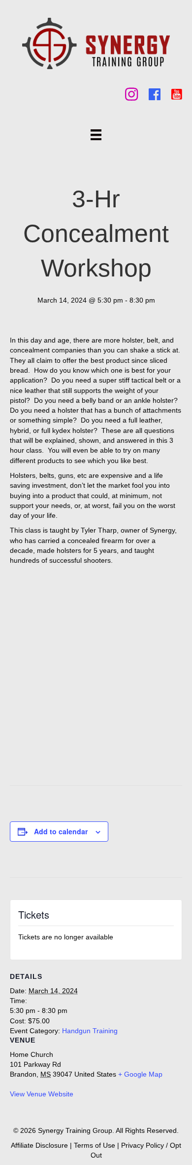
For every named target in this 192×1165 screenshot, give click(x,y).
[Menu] (96, 134)
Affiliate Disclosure (39, 1145)
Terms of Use (94, 1145)
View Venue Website (41, 1094)
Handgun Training (90, 1031)
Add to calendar (61, 831)
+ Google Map (140, 1074)
